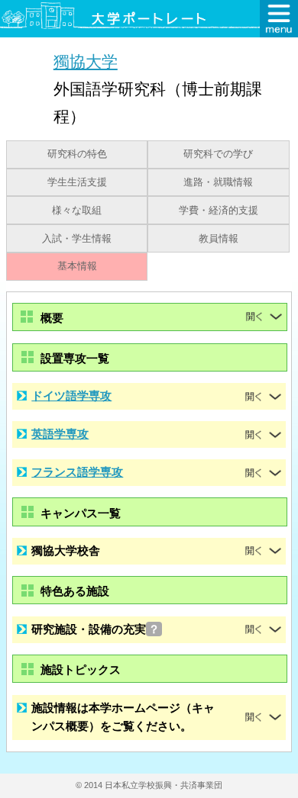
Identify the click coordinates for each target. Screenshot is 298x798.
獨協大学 (85, 61)
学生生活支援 (77, 182)
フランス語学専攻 (77, 471)
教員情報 (218, 238)
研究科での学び (218, 154)
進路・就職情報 (218, 182)
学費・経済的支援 (218, 210)
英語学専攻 (60, 433)
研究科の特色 (77, 154)
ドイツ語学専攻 (71, 395)
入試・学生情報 (77, 238)
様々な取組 (77, 210)
